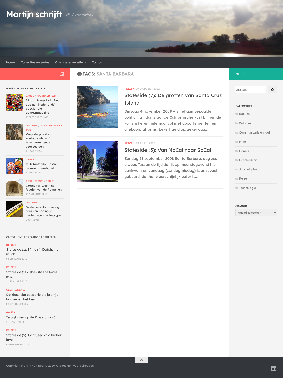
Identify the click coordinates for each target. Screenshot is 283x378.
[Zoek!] (272, 89)
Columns (31, 125)
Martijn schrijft (34, 14)
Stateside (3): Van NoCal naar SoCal (167, 150)
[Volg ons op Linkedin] (61, 73)
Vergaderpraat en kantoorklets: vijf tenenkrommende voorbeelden (38, 140)
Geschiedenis (34, 181)
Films (243, 141)
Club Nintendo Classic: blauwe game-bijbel (41, 166)
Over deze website (69, 62)
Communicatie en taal (254, 132)
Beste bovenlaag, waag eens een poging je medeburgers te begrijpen (44, 211)
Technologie (247, 188)
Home (10, 62)
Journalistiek (46, 95)
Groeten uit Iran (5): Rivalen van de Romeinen (44, 188)
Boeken (244, 114)
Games (30, 95)
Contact (98, 62)
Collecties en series (35, 62)
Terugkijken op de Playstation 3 (30, 317)
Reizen (129, 88)
